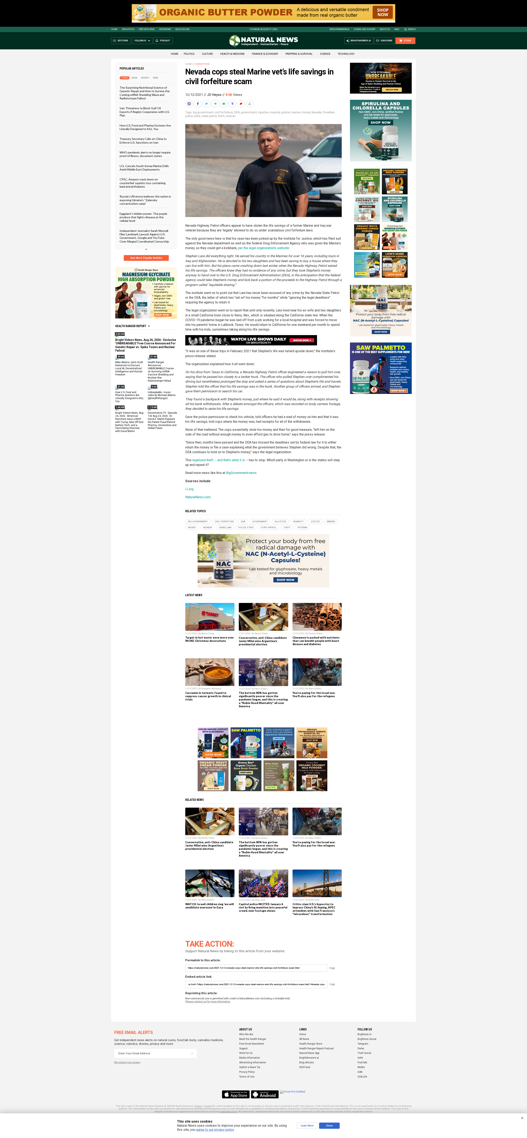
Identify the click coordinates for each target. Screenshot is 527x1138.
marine (295, 112)
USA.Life (362, 1076)
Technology (346, 53)
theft (221, 116)
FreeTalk (362, 1062)
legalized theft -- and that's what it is (218, 460)
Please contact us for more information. (208, 1001)
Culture (207, 53)
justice (285, 112)
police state (192, 116)
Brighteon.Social (367, 1039)
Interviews (165, 29)
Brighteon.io (364, 1034)
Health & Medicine (232, 53)
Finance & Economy (265, 53)
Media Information (249, 1057)
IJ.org (189, 489)
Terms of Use (246, 1076)
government (249, 112)
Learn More (307, 1125)
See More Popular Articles (146, 258)
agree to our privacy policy (215, 1130)
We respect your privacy (127, 1062)
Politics (189, 53)
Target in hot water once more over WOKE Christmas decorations (209, 639)
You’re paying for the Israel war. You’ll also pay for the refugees (314, 694)
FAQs (396, 29)
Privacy (198, 1106)
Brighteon (128, 29)
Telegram (363, 1043)
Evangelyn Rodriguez (211, 688)
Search (412, 29)
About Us (385, 29)
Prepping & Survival (299, 53)
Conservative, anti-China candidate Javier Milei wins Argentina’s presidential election (263, 641)
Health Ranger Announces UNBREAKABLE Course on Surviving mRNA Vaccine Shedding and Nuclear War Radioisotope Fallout (161, 371)
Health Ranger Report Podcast (316, 1048)
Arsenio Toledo (315, 633)
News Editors (261, 689)
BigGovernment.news (241, 473)
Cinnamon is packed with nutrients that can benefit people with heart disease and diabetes (316, 641)
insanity (275, 112)
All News (304, 1039)
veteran (231, 116)
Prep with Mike (147, 29)
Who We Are (246, 1034)
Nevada (316, 112)
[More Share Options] (250, 104)
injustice (263, 112)
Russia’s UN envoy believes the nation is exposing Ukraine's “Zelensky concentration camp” (145, 200)
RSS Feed (304, 1067)
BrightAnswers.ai (339, 29)
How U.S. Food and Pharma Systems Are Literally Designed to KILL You (145, 126)
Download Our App (364, 29)
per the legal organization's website (263, 248)
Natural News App (309, 1053)
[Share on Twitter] (207, 104)
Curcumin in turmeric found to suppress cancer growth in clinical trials (208, 696)
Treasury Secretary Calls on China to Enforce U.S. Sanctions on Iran (143, 140)
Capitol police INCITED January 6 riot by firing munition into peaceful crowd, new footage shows (263, 907)
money (305, 112)
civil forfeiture (224, 112)
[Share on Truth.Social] (233, 104)
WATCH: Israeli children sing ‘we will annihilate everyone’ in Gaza (209, 905)
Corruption (202, 64)
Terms (207, 1106)
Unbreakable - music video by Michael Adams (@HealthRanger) (162, 395)
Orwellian (329, 112)
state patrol (209, 116)
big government (203, 112)
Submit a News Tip (249, 1067)
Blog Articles (306, 1062)
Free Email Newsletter (251, 1043)
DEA (237, 112)
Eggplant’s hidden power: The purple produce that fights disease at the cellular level (143, 217)
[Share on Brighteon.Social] (189, 104)
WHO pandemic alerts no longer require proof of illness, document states (145, 154)
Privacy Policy (247, 1072)
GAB (360, 1072)
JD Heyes (214, 95)
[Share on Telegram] (215, 104)
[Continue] (192, 1053)
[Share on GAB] (224, 104)
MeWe (361, 1067)
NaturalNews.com (198, 497)
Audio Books (182, 29)
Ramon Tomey (207, 633)
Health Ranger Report (130, 326)
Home (114, 29)
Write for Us (246, 1053)
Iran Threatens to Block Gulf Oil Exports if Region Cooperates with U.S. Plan (145, 111)
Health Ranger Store (310, 1043)
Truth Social (364, 1053)
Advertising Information (252, 1062)
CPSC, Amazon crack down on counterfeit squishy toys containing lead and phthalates (143, 183)
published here (228, 1111)
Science (325, 53)
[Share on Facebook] (198, 104)
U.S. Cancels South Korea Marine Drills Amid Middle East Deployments (144, 167)
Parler (361, 1048)
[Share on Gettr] (241, 104)
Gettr (360, 1057)
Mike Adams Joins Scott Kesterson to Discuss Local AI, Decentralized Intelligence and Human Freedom (129, 368)
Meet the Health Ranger (252, 1039)
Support (243, 1048)
